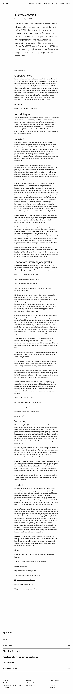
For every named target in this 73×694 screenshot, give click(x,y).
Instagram (53, 685)
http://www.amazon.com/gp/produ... (26, 571)
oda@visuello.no (31, 683)
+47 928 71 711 (30, 685)
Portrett (54, 3)
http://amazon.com (20, 566)
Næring (38, 3)
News (62, 3)
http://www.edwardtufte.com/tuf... (25, 584)
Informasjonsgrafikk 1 (26, 15)
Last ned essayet (19, 70)
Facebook (53, 683)
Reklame (47, 3)
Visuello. (7, 3)
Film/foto (31, 3)
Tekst (15, 11)
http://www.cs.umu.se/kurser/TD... (25, 589)
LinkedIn (52, 687)
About (68, 3)
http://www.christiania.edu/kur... (24, 580)
